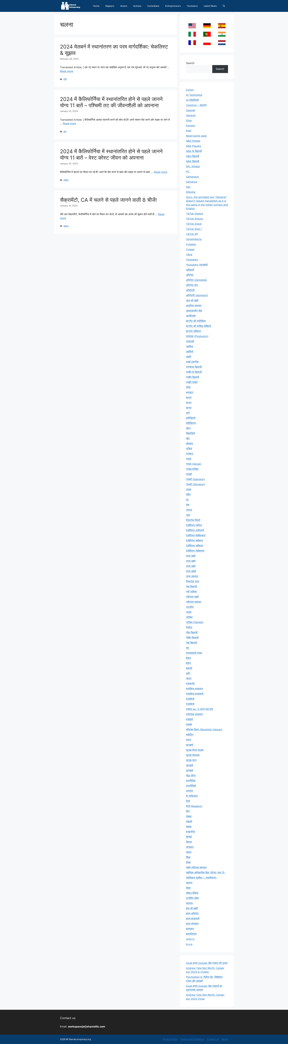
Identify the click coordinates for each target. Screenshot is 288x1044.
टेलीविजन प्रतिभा (194, 525)
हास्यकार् (190, 928)
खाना (188, 428)
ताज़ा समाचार (192, 576)
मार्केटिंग (189, 734)
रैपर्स (188, 801)
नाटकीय (190, 606)
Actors (123, 6)
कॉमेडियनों (190, 417)
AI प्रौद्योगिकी (192, 100)
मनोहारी (189, 719)
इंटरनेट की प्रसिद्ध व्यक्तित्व (198, 326)
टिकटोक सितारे (193, 520)
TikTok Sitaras (194, 218)
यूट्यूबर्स (189, 770)
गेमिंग (188, 494)
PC (187, 171)
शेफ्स (188, 862)
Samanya (191, 181)
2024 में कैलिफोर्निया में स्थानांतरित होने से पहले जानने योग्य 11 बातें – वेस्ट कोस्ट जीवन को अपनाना (111, 154)
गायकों (189, 474)
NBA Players (193, 146)
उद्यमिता (189, 346)
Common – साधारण (196, 105)
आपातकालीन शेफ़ (194, 310)
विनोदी (189, 836)
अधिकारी (190, 269)
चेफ (187, 504)
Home (96, 6)
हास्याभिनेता (191, 933)
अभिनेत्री (190, 290)
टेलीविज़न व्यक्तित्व (194, 545)
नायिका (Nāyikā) (194, 622)
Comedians (153, 6)
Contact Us (213, 1039)
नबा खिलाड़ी (191, 586)
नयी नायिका (191, 591)
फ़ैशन (188, 658)
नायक (188, 612)
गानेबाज (189, 453)
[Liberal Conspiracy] (70, 6)
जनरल (189, 509)
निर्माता (189, 627)
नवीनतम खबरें (192, 596)
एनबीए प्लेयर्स (191, 382)
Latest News (210, 6)
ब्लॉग (65, 79)
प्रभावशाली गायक (194, 652)
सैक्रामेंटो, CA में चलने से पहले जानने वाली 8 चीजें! (108, 200)
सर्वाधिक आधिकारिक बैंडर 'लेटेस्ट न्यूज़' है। (205, 872)
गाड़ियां (65, 180)
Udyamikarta (194, 239)
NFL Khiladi (193, 166)
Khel (188, 130)
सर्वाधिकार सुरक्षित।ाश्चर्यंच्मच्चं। (201, 877)
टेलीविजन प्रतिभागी (195, 530)
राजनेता (189, 790)
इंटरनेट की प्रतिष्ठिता (196, 320)
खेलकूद (189, 443)
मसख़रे (189, 724)
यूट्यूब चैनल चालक (195, 749)
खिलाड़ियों (190, 433)
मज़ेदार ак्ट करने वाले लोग (199, 709)
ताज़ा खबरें (190, 555)
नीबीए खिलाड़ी (192, 637)
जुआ (188, 515)
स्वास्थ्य (189, 903)
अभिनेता (190, 274)
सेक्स (188, 887)
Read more (66, 71)
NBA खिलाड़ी (192, 156)
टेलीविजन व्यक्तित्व (194, 540)
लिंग (188, 811)
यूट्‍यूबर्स (189, 765)
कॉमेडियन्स (191, 423)
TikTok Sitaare (194, 213)
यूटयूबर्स (189, 744)
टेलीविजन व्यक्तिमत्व (195, 550)
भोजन (188, 678)
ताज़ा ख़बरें (190, 560)
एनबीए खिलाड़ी (192, 377)
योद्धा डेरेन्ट (191, 775)
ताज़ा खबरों (191, 571)
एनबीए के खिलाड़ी (194, 371)
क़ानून (189, 402)
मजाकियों (190, 698)
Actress (137, 6)
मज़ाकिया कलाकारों (194, 693)
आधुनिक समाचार (193, 305)
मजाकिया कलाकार (194, 688)
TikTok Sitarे (194, 228)
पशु (187, 647)
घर (187, 499)
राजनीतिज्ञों (191, 785)
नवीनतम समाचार (193, 601)
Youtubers (192, 6)
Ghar (189, 120)
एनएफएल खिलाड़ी (194, 366)
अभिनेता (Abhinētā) (196, 280)
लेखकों (189, 821)
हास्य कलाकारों (193, 918)
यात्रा (188, 739)
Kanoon (190, 125)
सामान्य (66, 226)
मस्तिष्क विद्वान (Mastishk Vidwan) (204, 729)
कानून (189, 407)
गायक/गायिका (192, 469)
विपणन (189, 841)
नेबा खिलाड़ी (191, 642)
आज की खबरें (192, 300)
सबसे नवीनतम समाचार (196, 867)
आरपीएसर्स (190, 315)
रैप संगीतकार (192, 795)
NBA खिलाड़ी (192, 161)
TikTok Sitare (194, 223)
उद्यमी (188, 356)
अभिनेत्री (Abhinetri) (197, 295)
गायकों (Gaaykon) (195, 479)
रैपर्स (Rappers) (194, 806)
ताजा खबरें (190, 566)
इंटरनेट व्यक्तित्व (193, 331)
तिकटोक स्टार (192, 581)
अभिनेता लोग (192, 285)
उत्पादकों (190, 341)
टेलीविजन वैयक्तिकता (196, 535)
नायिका (189, 617)
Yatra (189, 254)
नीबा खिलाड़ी (192, 632)
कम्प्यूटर (189, 392)
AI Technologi (194, 94)
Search (190, 63)
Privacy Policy (170, 1039)
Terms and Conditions (192, 1039)
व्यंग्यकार (190, 847)
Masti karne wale (196, 135)
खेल (188, 438)
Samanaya (192, 176)
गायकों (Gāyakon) (195, 484)
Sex (188, 186)
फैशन (188, 663)
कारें (64, 131)
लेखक (189, 816)
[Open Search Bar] (224, 6)
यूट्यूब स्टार (191, 760)
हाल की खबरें (192, 908)
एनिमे (188, 387)
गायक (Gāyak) (193, 463)
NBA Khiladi (193, 140)
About (225, 1039)
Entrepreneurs (173, 6)
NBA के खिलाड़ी (194, 151)
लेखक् (189, 826)
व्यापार (188, 852)
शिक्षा (188, 857)
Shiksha (190, 192)
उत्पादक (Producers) (197, 336)
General (190, 115)
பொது (189, 944)
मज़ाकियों (190, 704)
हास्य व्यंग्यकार (192, 923)
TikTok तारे (192, 234)
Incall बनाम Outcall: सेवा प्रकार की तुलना (207, 963)
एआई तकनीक (192, 361)
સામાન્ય (190, 938)
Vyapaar (191, 244)
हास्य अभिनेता (192, 913)
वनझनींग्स (190, 831)
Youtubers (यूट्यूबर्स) (197, 264)
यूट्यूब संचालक (193, 755)
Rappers (109, 6)
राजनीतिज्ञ (190, 780)
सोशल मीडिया (192, 893)
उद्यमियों (189, 351)
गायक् (188, 489)
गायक (188, 458)
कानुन (189, 397)
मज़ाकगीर (190, 683)
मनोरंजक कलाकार (194, 714)
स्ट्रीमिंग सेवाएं (192, 898)
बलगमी (189, 668)
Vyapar (190, 249)
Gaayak (190, 110)
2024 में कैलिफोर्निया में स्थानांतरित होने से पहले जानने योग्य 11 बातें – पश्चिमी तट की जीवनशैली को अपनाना (111, 102)
